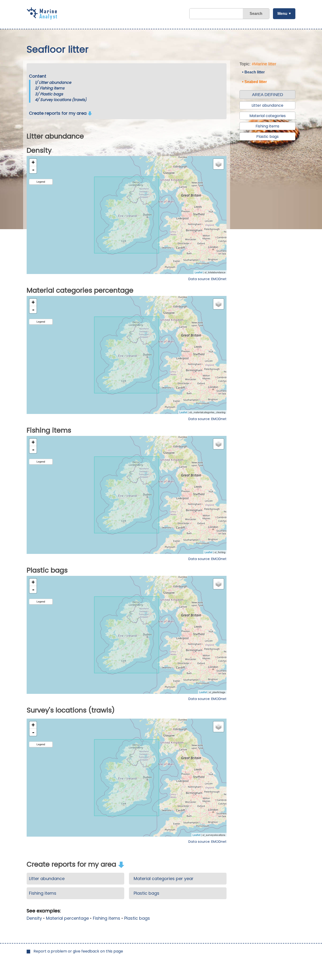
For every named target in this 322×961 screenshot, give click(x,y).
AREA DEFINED (267, 94)
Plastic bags (51, 94)
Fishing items (52, 88)
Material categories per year (164, 878)
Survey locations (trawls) (63, 99)
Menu (282, 14)
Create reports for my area (58, 113)
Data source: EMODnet (207, 279)
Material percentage (67, 918)
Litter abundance (55, 82)
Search (256, 14)
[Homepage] (43, 18)
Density (34, 918)
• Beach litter (253, 72)
